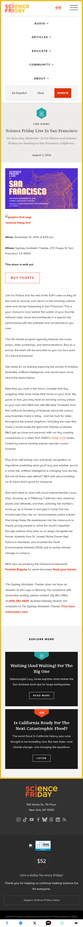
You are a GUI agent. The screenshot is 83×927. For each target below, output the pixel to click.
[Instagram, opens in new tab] (18, 819)
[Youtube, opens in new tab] (32, 819)
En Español (19, 93)
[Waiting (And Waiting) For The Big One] (41, 679)
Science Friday (17, 8)
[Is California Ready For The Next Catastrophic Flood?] (41, 739)
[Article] (41, 113)
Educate (40, 51)
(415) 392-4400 (18, 601)
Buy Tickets (22, 278)
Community (40, 64)
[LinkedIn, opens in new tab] (58, 819)
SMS (48, 923)
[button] (58, 7)
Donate (62, 93)
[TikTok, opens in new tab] (25, 819)
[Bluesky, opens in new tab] (45, 819)
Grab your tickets (64, 569)
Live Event (41, 124)
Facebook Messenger (21, 923)
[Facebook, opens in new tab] (38, 819)
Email (76, 923)
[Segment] (41, 713)
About (40, 78)
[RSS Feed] (64, 819)
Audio (39, 23)
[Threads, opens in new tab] (51, 819)
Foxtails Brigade (16, 569)
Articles (40, 37)
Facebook (7, 923)
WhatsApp (62, 923)
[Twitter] (34, 923)
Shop (40, 93)
